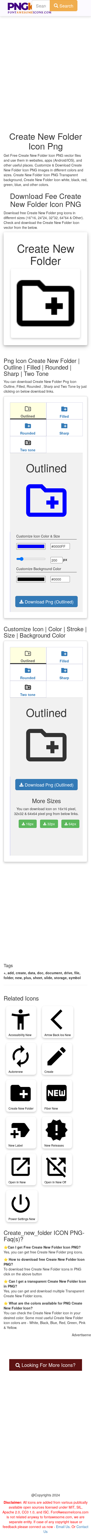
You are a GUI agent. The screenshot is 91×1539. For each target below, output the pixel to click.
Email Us (63, 1526)
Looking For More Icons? (47, 1364)
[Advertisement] (45, 65)
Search (65, 5)
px (65, 559)
